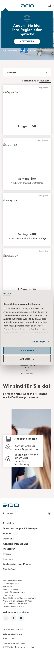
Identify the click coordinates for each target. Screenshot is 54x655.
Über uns (8, 539)
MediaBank (10, 569)
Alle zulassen (27, 350)
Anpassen (25, 359)
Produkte (8, 524)
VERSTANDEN (27, 41)
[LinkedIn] (6, 618)
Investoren (9, 549)
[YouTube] (21, 618)
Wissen (7, 534)
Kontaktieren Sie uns (15, 544)
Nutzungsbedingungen (13, 629)
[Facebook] (13, 618)
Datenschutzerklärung (12, 633)
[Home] (27, 5)
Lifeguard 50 (27, 126)
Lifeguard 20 (27, 290)
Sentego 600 (27, 234)
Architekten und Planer (17, 564)
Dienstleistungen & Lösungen (20, 529)
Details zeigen (38, 341)
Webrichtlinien (9, 638)
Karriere (8, 559)
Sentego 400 (27, 179)
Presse (7, 554)
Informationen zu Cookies (14, 642)
